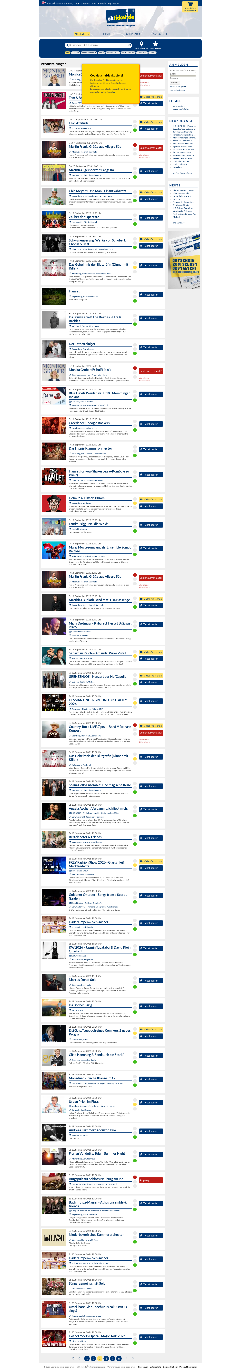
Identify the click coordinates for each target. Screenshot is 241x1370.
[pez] (70, 735)
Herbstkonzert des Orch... (184, 155)
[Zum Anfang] (73, 1358)
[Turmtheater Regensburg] (70, 349)
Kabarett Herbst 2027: (80, 631)
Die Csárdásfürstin (181, 193)
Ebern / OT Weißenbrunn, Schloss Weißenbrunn (92, 249)
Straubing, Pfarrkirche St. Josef (85, 1240)
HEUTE (107, 33)
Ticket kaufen (150, 103)
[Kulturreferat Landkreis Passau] (70, 1184)
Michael (176, 217)
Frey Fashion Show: (79, 870)
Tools (93, 3)
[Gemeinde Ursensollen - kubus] (70, 1039)
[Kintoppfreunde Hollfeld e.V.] (70, 529)
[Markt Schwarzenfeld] (70, 817)
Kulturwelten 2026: (79, 956)
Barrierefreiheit (170, 1367)
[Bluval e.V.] (70, 1240)
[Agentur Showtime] (70, 103)
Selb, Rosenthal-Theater (82, 1288)
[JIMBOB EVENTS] (70, 658)
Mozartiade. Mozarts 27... (184, 196)
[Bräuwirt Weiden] (70, 635)
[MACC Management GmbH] (70, 1060)
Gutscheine (160, 33)
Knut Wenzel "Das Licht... (184, 143)
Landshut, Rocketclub (81, 128)
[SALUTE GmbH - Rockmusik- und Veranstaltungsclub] (70, 1135)
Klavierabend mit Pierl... (183, 158)
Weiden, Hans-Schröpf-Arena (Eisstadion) (90, 405)
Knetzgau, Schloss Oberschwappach (87, 175)
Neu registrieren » (177, 90)
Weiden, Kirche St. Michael (83, 682)
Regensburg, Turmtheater (83, 349)
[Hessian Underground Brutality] (70, 709)
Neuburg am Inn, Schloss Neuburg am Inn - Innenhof (94, 1184)
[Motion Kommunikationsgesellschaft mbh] (70, 1110)
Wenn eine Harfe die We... (184, 149)
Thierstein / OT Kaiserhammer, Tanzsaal (88, 556)
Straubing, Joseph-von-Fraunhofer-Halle (89, 375)
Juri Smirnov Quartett (182, 132)
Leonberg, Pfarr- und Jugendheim (86, 735)
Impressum (113, 3)
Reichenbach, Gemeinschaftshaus (86, 1316)
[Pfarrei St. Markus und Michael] (70, 682)
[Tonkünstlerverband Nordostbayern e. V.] (70, 927)
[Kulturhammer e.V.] (70, 556)
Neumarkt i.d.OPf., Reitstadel (84, 222)
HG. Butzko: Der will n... (183, 208)
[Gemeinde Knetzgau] (70, 175)
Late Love (177, 199)
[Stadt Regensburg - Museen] (70, 1214)
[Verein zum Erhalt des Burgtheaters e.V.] (70, 985)
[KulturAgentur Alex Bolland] (70, 503)
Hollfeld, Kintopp (79, 529)
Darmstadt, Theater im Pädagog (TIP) (87, 709)
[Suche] (67, 45)
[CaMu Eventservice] (70, 1341)
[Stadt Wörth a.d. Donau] (70, 326)
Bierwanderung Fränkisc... (184, 190)
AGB (77, 3)
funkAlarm (177, 167)
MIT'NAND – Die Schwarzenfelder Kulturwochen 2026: (95, 813)
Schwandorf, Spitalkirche (82, 927)
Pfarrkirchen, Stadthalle (82, 658)
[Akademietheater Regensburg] (70, 296)
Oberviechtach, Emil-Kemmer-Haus (87, 480)
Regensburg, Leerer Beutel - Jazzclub (87, 605)
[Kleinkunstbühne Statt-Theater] (70, 196)
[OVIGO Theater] (70, 273)
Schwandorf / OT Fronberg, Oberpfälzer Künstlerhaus (95, 907)
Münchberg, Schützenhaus (83, 1159)
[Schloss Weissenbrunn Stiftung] (70, 249)
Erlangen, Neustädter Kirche (84, 1060)
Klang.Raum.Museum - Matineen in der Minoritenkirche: (95, 1210)
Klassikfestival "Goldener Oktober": (86, 903)
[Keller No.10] (70, 428)
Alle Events (82, 33)
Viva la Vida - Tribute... (182, 211)
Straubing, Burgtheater (82, 985)
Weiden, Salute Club (80, 1135)
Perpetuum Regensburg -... (184, 135)
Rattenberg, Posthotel (81, 765)
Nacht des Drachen (181, 161)
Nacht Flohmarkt (180, 164)
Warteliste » (144, 82)
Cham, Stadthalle (79, 1341)
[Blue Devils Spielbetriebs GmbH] (70, 405)
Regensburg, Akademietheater (85, 296)
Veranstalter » (179, 106)
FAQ (70, 3)
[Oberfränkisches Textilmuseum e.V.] (70, 959)
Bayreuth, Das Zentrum (82, 1110)
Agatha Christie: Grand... (183, 146)
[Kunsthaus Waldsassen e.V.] (70, 842)
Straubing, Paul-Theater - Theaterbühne (89, 453)
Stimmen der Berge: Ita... (183, 202)
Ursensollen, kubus (80, 1039)
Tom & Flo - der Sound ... (183, 140)
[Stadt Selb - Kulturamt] (70, 1288)
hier (114, 92)
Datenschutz (155, 1367)
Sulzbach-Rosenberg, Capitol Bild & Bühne (90, 1263)
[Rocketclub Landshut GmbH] (70, 128)
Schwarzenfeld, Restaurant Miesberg (87, 817)
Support (85, 3)
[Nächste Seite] (126, 1358)
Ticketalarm (132, 33)
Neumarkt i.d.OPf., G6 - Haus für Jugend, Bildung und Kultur (97, 1083)
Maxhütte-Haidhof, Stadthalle (84, 152)
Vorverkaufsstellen (57, 3)
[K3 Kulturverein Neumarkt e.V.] (70, 1083)
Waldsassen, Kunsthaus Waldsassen (87, 842)
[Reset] (130, 45)
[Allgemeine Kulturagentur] (70, 79)
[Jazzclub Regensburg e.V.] (70, 605)
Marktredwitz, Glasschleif (83, 874)
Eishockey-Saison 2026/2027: (84, 401)
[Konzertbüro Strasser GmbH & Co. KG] (70, 152)
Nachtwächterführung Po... (184, 214)
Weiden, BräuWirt (80, 635)
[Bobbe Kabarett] (70, 1010)
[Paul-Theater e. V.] (70, 453)
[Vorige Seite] (79, 1358)
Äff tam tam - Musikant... (183, 152)
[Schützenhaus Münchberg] (70, 1159)
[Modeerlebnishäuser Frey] (70, 874)
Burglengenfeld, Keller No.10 (84, 428)
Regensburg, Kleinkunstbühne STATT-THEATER (92, 196)
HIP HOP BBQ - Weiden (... (184, 126)
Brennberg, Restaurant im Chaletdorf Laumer (91, 273)
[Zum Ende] (133, 1358)
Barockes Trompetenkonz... (185, 129)
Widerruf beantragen (188, 1367)
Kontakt (102, 3)
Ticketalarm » (144, 85)
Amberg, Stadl (78, 1010)
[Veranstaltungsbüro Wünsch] (70, 222)
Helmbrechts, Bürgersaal (82, 959)
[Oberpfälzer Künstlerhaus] (70, 907)
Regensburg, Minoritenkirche (84, 1214)
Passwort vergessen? (178, 86)
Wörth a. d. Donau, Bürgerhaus (85, 326)
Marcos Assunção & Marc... (184, 137)
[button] (175, 83)
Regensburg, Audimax (81, 503)
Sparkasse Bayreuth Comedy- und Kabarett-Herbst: (93, 1106)
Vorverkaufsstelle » (181, 109)
